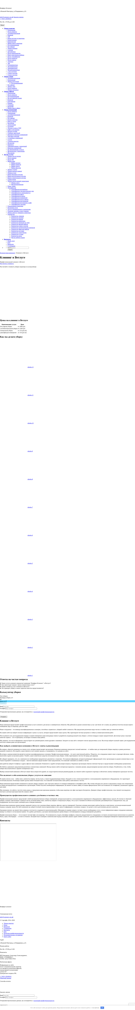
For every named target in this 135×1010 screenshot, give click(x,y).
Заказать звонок (19, 17)
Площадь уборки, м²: (6, 697)
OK (102, 1007)
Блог (5, 931)
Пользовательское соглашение (13, 935)
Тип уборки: (4, 696)
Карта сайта (7, 936)
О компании (7, 928)
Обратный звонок (5, 978)
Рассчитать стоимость (7, 263)
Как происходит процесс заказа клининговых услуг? (18, 685)
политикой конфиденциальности (44, 712)
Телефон (2, 708)
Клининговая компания (7, 253)
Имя (1, 706)
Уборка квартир (9, 923)
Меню (2, 25)
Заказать (3, 703)
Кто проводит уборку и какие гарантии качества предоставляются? (23, 688)
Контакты (7, 930)
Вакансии (7, 926)
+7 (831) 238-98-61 (5, 19)
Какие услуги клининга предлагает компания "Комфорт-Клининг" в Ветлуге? (26, 683)
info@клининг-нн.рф (6, 17)
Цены (5, 925)
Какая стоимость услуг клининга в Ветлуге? (15, 686)
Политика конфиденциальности (14, 933)
